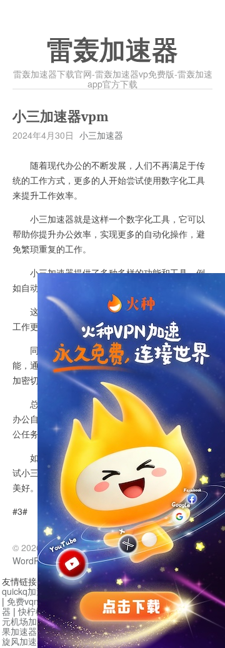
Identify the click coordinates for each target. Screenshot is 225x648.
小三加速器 (101, 135)
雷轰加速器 (112, 50)
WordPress (34, 560)
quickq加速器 (28, 591)
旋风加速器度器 (32, 641)
